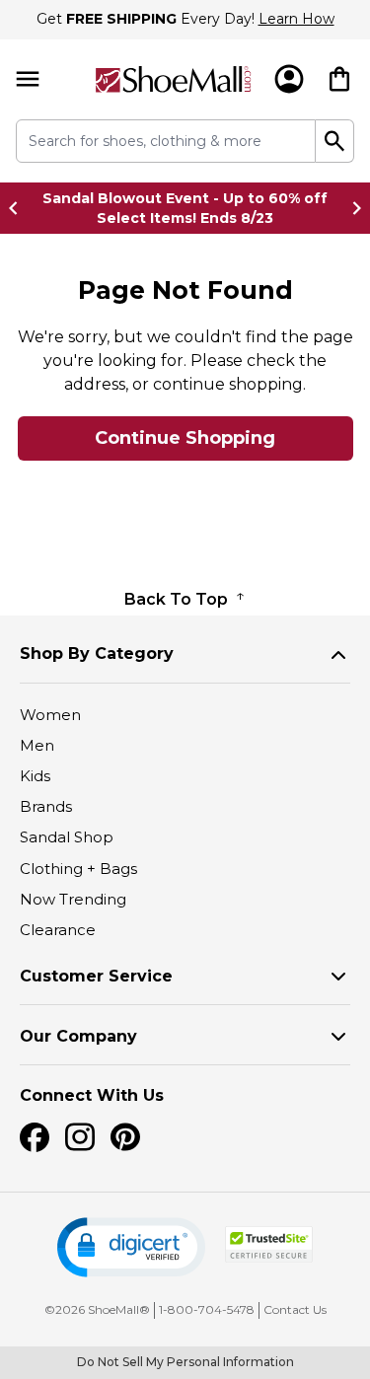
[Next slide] (351, 208)
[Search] (335, 141)
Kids (35, 775)
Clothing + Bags (78, 868)
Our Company (78, 1036)
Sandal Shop (66, 837)
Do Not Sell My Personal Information (185, 1361)
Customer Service (96, 976)
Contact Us (295, 1309)
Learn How (296, 19)
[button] (131, 1247)
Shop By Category (97, 653)
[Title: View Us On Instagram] (80, 1137)
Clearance (58, 929)
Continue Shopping (185, 438)
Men (37, 745)
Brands (46, 806)
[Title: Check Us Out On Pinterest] (125, 1137)
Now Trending (73, 899)
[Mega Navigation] (27, 79)
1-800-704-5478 (207, 1309)
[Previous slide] (18, 208)
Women (50, 714)
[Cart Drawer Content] (339, 79)
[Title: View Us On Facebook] (34, 1137)
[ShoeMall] (173, 79)
